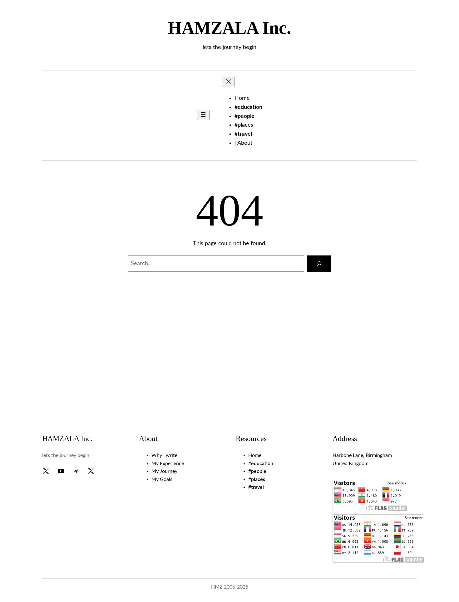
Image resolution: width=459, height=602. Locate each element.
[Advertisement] (229, 364)
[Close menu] (228, 82)
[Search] (319, 263)
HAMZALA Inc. (229, 27)
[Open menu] (203, 115)
